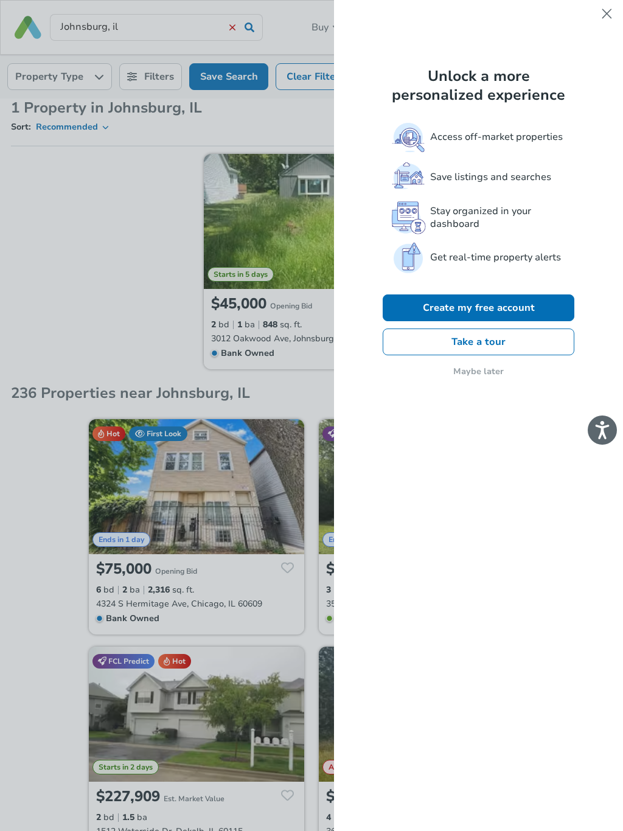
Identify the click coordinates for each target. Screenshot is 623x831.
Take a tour (478, 342)
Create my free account (479, 308)
